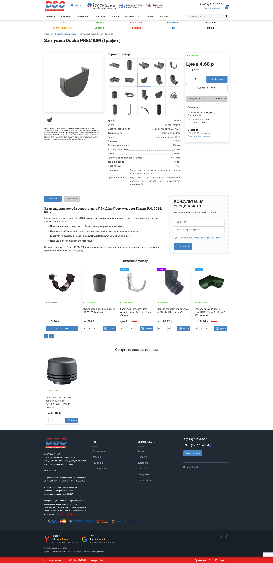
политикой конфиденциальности (205, 238)
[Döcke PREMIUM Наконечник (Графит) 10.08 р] (144, 94)
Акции (141, 451)
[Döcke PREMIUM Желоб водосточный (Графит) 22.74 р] (114, 65)
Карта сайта (144, 480)
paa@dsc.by (193, 467)
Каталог (50, 16)
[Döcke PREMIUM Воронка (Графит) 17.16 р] (144, 65)
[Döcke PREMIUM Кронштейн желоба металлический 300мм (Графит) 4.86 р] (129, 109)
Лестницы (210, 22)
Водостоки (136, 22)
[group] (49, 120)
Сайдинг (99, 22)
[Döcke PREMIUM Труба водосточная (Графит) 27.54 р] (129, 65)
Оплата (115, 16)
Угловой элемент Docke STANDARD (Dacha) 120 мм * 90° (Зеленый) (210, 312)
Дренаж (99, 28)
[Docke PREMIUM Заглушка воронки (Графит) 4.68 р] (159, 94)
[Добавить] (203, 79)
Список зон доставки (199, 136)
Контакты (164, 16)
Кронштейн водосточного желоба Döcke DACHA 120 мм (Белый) (135, 312)
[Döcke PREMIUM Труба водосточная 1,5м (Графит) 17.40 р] (159, 109)
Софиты (136, 28)
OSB (173, 28)
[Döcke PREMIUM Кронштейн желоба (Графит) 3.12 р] (173, 65)
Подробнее (63, 328)
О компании (65, 16)
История (96, 457)
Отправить (183, 246)
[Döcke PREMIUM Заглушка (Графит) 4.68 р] (144, 80)
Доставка (100, 16)
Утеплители (173, 22)
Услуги (149, 16)
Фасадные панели (62, 28)
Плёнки (210, 28)
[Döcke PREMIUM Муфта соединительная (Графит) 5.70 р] (114, 94)
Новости (142, 457)
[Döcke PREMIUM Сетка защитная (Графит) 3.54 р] (173, 94)
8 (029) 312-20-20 (195, 439)
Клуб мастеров (132, 16)
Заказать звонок (212, 8)
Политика (97, 462)
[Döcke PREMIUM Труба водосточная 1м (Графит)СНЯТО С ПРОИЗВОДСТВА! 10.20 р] (114, 109)
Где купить (143, 474)
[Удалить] (188, 79)
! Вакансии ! (83, 16)
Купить (111, 328)
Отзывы (72, 198)
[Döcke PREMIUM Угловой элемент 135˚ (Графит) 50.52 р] (129, 80)
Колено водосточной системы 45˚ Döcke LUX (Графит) (173, 310)
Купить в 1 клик (206, 87)
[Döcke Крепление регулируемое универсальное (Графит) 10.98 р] (144, 109)
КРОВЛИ (62, 22)
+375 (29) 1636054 (196, 445)
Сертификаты (99, 468)
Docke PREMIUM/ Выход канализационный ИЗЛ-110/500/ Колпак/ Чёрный (58, 402)
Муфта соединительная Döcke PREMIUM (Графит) (99, 310)
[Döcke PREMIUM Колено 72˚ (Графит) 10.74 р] (173, 80)
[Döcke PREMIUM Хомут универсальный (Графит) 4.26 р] (129, 94)
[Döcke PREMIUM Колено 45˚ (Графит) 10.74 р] (159, 80)
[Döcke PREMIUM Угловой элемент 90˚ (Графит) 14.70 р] (114, 80)
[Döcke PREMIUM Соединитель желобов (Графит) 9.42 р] (159, 65)
